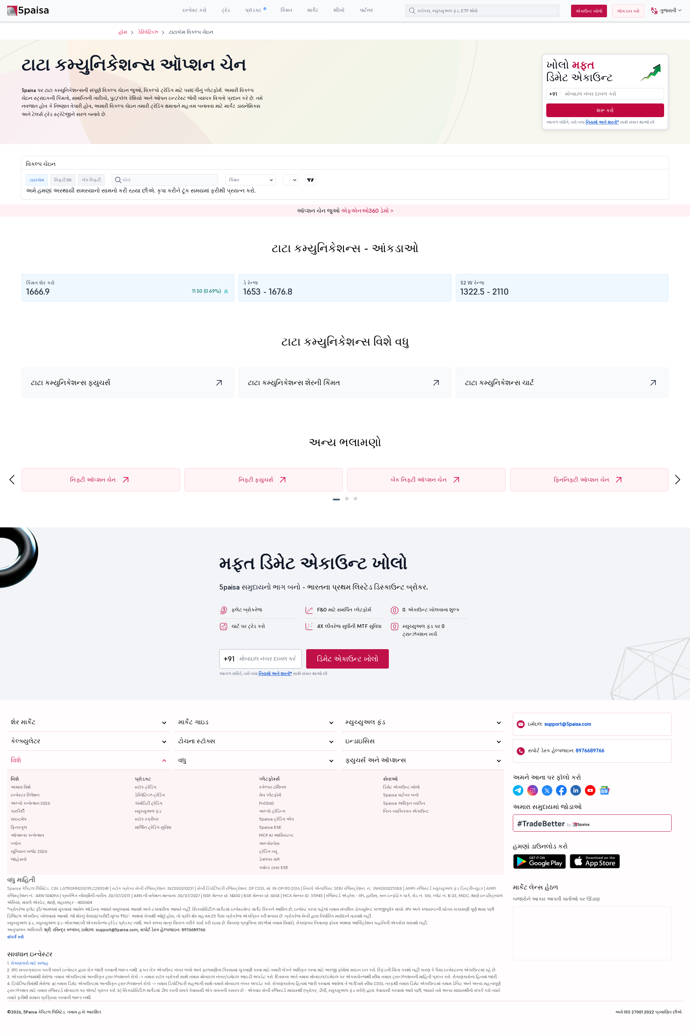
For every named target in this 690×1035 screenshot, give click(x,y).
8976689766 (590, 750)
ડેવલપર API (269, 859)
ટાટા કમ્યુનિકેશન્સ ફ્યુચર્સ (70, 382)
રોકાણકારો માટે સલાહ (30, 963)
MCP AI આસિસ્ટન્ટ (276, 835)
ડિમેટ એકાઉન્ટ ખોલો (347, 659)
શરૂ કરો (605, 110)
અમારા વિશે (21, 787)
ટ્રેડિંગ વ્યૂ (268, 851)
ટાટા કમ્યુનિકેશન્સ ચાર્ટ (499, 382)
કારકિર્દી (17, 811)
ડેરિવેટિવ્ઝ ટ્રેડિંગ (150, 795)
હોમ (123, 32)
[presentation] (11, 480)
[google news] (604, 790)
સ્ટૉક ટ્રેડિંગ (145, 787)
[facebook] (561, 790)
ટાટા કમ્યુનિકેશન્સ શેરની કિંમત (294, 382)
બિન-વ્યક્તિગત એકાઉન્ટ (406, 811)
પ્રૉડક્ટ (254, 10)
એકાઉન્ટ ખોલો (589, 11)
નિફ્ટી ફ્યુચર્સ (256, 479)
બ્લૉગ (16, 843)
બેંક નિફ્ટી (91, 179)
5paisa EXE (270, 827)
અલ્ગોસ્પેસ (269, 843)
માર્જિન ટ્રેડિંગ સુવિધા (153, 827)
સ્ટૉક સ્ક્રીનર (147, 819)
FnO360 (266, 803)
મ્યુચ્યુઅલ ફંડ (148, 811)
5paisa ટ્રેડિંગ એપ (276, 819)
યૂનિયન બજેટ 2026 (29, 851)
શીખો (339, 10)
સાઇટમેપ (19, 819)
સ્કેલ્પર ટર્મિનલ (272, 787)
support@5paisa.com (567, 724)
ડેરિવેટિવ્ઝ (148, 32)
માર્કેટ (312, 10)
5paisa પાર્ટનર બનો (401, 795)
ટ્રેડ (226, 10)
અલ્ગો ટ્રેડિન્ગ (272, 811)
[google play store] (539, 863)
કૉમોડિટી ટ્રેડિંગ (148, 803)
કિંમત (286, 10)
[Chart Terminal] (310, 180)
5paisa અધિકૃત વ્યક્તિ (404, 803)
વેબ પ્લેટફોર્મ (270, 795)
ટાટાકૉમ (37, 179)
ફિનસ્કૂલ (19, 827)
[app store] (595, 863)
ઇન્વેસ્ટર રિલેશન (25, 795)
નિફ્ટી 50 (63, 179)
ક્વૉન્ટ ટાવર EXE (273, 867)
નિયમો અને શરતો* (602, 122)
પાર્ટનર (366, 10)
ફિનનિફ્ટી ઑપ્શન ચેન (582, 479)
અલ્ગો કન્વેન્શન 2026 (30, 803)
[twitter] (547, 790)
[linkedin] (575, 790)
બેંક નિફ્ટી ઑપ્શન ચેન (419, 479)
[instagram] (532, 790)
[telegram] (518, 790)
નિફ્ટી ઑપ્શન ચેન (93, 479)
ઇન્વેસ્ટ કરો (195, 10)
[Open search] (412, 10)
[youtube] (590, 790)
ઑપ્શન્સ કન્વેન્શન (27, 835)
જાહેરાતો (19, 859)
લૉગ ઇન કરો (628, 11)
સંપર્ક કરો (15, 936)
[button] (663, 10)
